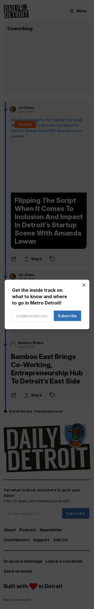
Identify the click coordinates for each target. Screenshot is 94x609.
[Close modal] (83, 285)
